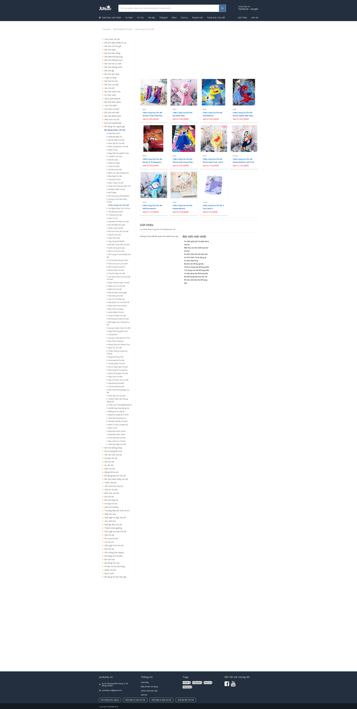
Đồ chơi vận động (111, 53)
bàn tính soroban (116, 309)
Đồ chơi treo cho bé (113, 486)
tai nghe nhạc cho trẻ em (119, 208)
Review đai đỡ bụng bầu (194, 264)
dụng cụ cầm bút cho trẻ (119, 338)
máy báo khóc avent (117, 431)
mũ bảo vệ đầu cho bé (117, 421)
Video (174, 17)
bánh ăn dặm (114, 163)
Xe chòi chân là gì (191, 260)
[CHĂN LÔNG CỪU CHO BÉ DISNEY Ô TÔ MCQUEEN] (154, 147)
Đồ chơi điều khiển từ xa (114, 42)
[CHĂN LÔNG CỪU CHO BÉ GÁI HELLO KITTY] (184, 100)
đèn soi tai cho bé (116, 251)
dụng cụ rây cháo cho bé (119, 328)
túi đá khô (112, 334)
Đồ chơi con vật (111, 84)
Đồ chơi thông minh (112, 67)
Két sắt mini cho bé (112, 454)
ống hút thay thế (115, 357)
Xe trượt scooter (111, 109)
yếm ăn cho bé (114, 234)
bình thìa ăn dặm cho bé (118, 282)
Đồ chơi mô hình (111, 112)
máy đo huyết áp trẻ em (118, 414)
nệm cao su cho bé (116, 286)
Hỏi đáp (151, 17)
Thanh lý (186, 687)
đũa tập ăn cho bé (116, 143)
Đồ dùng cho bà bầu (113, 556)
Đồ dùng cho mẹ (111, 563)
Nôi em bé (108, 549)
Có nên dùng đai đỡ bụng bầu (196, 273)
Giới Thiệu (242, 17)
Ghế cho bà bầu (111, 507)
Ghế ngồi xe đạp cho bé (114, 517)
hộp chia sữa (114, 238)
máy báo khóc (114, 133)
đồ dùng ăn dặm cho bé (118, 319)
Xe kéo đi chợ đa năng (114, 566)
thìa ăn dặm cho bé (116, 273)
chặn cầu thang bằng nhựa (120, 405)
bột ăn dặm (113, 159)
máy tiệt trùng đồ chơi (118, 331)
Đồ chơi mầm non (112, 91)
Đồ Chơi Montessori (112, 60)
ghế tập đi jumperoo (117, 418)
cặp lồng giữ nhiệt (116, 241)
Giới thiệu (145, 682)
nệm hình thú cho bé (117, 305)
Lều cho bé (108, 88)
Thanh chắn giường (112, 528)
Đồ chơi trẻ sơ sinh (112, 63)
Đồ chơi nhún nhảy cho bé (115, 479)
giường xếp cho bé (116, 363)
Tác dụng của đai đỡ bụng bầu (196, 270)
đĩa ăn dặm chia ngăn (117, 292)
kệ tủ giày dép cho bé (118, 367)
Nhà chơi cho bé (111, 119)
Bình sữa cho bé (111, 493)
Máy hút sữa (109, 514)
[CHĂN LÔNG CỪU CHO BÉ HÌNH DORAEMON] (154, 193)
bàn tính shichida (115, 341)
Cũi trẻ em (108, 542)
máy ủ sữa (113, 150)
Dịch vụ (184, 17)
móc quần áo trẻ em (117, 441)
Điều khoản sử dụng (149, 686)
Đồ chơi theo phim (112, 102)
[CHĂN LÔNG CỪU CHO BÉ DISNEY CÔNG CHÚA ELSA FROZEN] (154, 100)
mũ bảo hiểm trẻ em (116, 189)
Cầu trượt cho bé (111, 39)
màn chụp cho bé (115, 183)
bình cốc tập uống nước (118, 173)
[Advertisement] (117, 627)
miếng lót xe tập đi (116, 411)
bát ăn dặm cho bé (116, 140)
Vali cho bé (108, 535)
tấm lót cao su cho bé (118, 263)
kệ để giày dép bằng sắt (118, 408)
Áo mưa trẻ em (110, 538)
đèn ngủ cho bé (115, 176)
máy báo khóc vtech (117, 434)
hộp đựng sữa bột (116, 383)
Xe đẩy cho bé (110, 458)
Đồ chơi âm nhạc (111, 74)
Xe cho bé (108, 465)
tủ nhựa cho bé (115, 215)
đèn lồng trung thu (116, 267)
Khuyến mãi (197, 17)
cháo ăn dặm (114, 166)
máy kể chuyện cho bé (118, 373)
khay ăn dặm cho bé (117, 315)
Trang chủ (106, 29)
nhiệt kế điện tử (115, 136)
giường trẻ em (114, 179)
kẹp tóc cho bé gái (116, 299)
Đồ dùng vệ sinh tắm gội (114, 577)
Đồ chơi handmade (112, 123)
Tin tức (186, 682)
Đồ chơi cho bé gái (112, 46)
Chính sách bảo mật (149, 690)
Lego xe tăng (109, 77)
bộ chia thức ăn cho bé (118, 231)
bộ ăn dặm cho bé (116, 270)
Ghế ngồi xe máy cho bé (114, 531)
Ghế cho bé (109, 468)
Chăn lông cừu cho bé (144, 29)
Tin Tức (140, 17)
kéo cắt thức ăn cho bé (118, 380)
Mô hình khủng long (112, 56)
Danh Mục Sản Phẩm (111, 17)
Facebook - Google (248, 7)
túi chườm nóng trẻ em (118, 260)
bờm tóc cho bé (115, 347)
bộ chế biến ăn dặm (116, 225)
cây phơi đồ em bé (116, 386)
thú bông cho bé (115, 211)
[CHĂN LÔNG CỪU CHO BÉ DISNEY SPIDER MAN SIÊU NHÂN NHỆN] (244, 100)
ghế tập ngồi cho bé (117, 444)
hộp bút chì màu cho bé (118, 221)
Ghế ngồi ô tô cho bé (113, 545)
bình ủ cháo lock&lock (118, 424)
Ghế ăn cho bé (110, 489)
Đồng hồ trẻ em (111, 472)
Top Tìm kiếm (110, 105)
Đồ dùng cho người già (114, 126)
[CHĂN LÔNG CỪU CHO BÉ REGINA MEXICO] (184, 193)
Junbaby (111, 707)
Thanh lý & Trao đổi (216, 17)
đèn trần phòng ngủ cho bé (118, 391)
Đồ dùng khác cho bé (123, 29)
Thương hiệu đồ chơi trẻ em (116, 510)
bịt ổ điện (112, 192)
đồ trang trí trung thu (117, 370)
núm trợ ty (113, 218)
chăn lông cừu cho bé (118, 205)
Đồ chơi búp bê (110, 500)
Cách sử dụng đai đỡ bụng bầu (196, 267)
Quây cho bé (109, 570)
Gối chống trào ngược (113, 552)
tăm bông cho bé (115, 295)
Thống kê (163, 17)
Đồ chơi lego (109, 49)
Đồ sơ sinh (108, 573)
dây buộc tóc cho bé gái (118, 302)
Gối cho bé (108, 461)
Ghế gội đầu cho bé (112, 524)
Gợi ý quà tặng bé (111, 98)
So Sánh (129, 17)
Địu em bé (108, 496)
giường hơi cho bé (116, 360)
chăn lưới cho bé (115, 228)
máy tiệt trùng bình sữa (118, 153)
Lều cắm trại (109, 521)
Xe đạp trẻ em (110, 503)
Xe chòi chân (109, 95)
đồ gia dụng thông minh (118, 196)
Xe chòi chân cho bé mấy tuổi (196, 254)
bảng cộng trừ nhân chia (119, 344)
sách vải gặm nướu (116, 248)
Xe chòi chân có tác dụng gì (195, 257)
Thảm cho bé (109, 482)
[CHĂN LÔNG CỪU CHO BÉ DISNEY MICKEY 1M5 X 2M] (244, 147)
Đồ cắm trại (109, 559)
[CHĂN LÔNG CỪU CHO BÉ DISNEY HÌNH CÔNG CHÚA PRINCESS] (184, 147)
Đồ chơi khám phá (112, 116)
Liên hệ (144, 695)
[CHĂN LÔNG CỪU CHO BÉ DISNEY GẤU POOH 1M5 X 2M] (214, 147)
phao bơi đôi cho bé (117, 437)
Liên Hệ (254, 17)
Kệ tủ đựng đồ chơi (112, 451)
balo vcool (112, 428)
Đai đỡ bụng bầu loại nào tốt (195, 276)
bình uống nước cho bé (118, 146)
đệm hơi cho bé (115, 289)
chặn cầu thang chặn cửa (119, 186)
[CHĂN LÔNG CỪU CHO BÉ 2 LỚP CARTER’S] (214, 193)
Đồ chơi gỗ (108, 70)
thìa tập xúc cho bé (116, 395)
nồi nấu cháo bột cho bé (118, 244)
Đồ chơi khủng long (112, 447)
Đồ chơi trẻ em (110, 81)
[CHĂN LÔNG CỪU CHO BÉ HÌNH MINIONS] (214, 100)
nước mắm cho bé (116, 312)
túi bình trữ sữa (115, 156)
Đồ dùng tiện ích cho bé (114, 475)
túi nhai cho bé (115, 169)
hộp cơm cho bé (115, 376)
